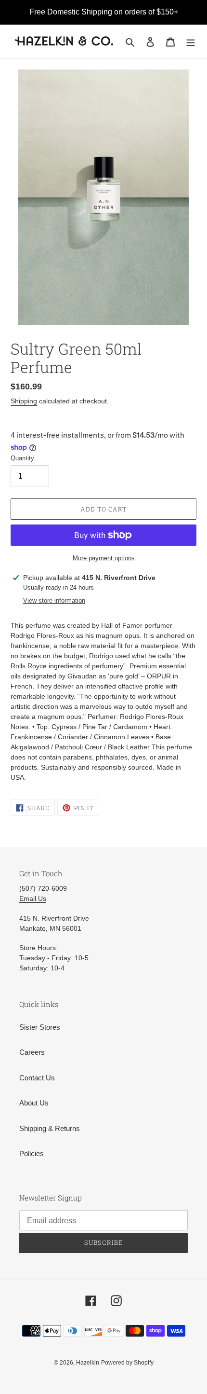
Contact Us (37, 1078)
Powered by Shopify (127, 1362)
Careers (32, 1052)
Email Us (32, 898)
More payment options (104, 558)
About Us (34, 1103)
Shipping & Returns (49, 1128)
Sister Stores (39, 1027)
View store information (54, 600)
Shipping (24, 401)
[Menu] (191, 41)
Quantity (22, 458)
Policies (31, 1153)
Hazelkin (87, 1362)
